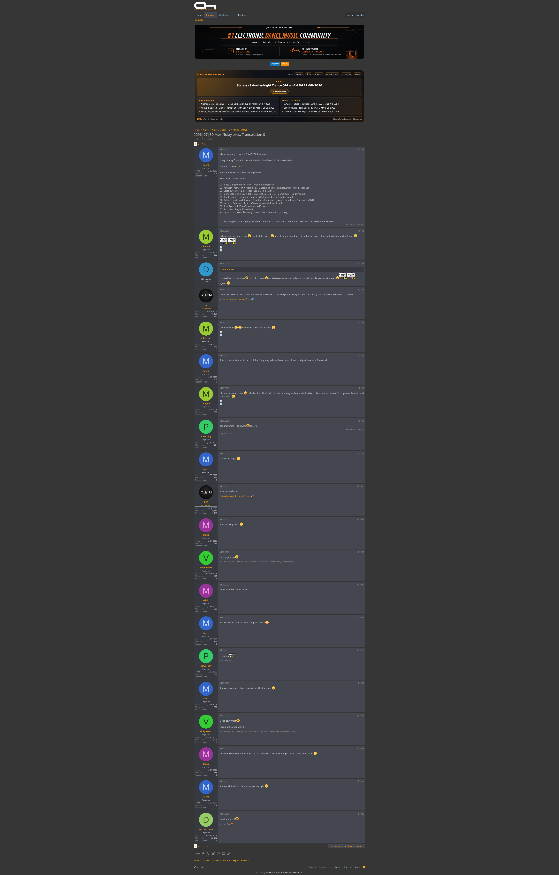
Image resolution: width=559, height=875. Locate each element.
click (240, 166)
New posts (198, 20)
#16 (362, 683)
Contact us (312, 867)
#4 (363, 289)
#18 (362, 748)
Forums (210, 14)
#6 (363, 355)
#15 (362, 650)
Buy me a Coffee (242, 299)
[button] (233, 15)
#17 (362, 715)
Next (204, 144)
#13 (362, 585)
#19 (362, 781)
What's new (224, 14)
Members (241, 14)
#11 (362, 519)
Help (351, 867)
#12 (362, 552)
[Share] (359, 149)
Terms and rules (326, 867)
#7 (363, 388)
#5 (363, 322)
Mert (198, 139)
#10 (362, 486)
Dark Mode (201, 867)
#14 (362, 617)
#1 (363, 149)
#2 (363, 231)
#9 (363, 453)
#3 (363, 263)
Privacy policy (341, 867)
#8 (363, 421)
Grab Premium (228, 299)
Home (199, 14)
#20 (362, 814)
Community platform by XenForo (279, 872)
